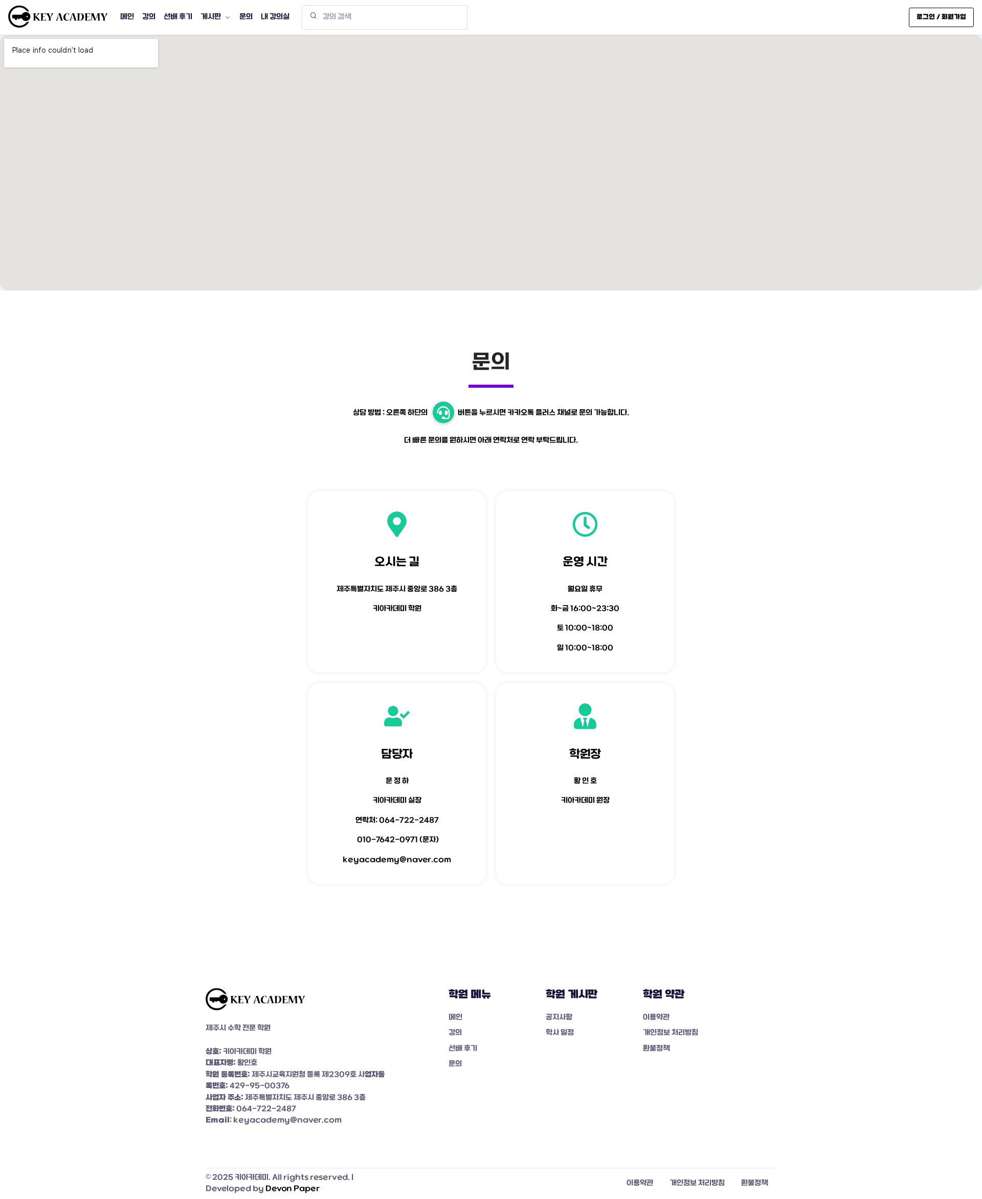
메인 (455, 1017)
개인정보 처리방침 (670, 1033)
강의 (455, 1033)
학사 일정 (560, 1033)
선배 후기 (463, 1049)
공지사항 (559, 1017)
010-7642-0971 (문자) (398, 840)
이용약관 (656, 1017)
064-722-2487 (409, 820)
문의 (455, 1064)
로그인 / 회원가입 (941, 17)
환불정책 (656, 1049)
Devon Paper (292, 1189)
